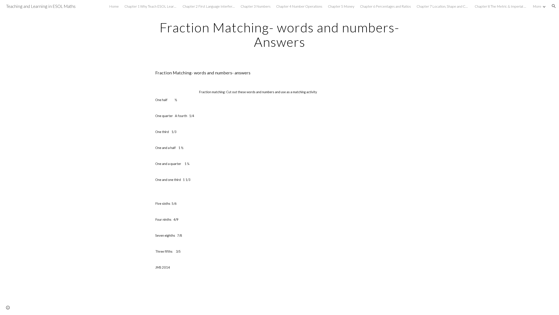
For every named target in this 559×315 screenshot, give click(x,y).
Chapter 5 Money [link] (341, 6)
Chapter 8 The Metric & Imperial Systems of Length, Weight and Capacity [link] (501, 6)
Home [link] (114, 6)
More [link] (537, 6)
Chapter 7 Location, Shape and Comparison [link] (443, 6)
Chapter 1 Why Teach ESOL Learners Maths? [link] (150, 6)
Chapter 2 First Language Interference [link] (209, 6)
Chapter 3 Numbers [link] (256, 6)
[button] (554, 6)
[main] (279, 34)
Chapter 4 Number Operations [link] (299, 6)
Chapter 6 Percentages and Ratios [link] (385, 6)
